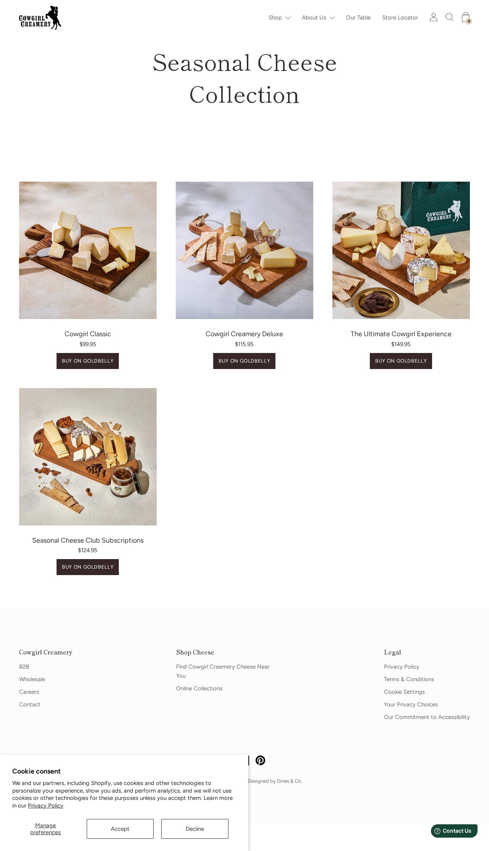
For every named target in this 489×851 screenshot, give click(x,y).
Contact (29, 704)
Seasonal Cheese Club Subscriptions (88, 540)
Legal (392, 652)
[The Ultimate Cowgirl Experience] (401, 250)
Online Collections (199, 688)
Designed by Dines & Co (274, 781)
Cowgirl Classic (88, 334)
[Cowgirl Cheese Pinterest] (261, 762)
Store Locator (400, 17)
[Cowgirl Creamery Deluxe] (244, 250)
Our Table (358, 17)
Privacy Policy (45, 805)
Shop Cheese (195, 652)
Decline (195, 828)
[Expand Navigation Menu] (286, 18)
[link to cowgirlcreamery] (42, 18)
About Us (314, 17)
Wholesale (32, 679)
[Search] (449, 17)
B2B (24, 666)
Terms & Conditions (409, 679)
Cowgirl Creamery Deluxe (244, 334)
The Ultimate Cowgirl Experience (401, 334)
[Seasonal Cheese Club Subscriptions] (88, 456)
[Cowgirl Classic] (88, 250)
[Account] (433, 17)
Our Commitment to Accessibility (427, 717)
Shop (275, 17)
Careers (29, 691)
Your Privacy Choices (411, 704)
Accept (120, 828)
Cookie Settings (404, 691)
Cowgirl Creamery (46, 652)
